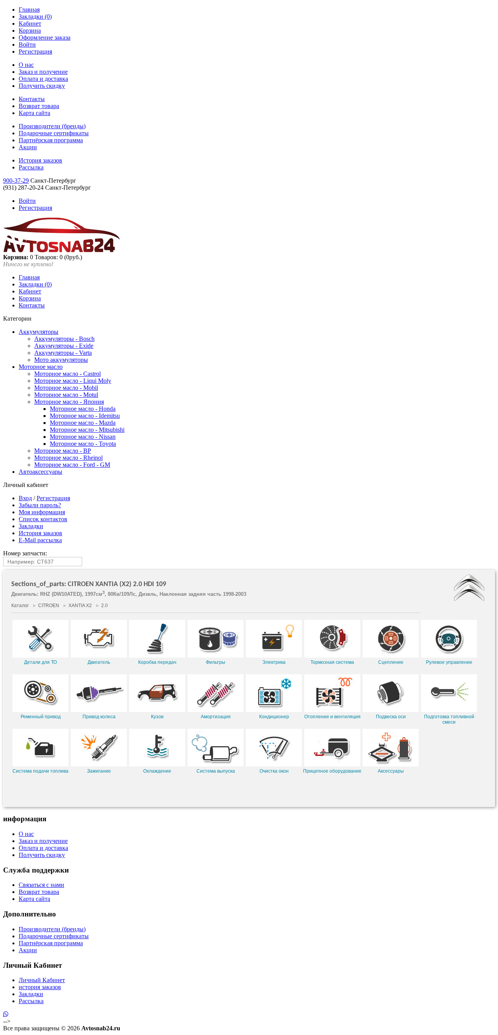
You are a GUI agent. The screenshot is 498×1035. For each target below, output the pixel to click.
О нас (26, 64)
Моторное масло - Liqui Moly (72, 380)
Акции (28, 147)
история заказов (40, 987)
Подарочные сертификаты (54, 133)
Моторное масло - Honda (83, 408)
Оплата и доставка (43, 78)
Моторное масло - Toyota (83, 443)
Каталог (20, 605)
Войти (27, 44)
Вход (25, 498)
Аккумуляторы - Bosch (64, 338)
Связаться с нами (41, 884)
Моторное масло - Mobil (66, 387)
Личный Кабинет (42, 980)
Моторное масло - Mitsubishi (87, 429)
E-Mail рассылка (40, 540)
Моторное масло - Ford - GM (72, 464)
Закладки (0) (35, 16)
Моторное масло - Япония (69, 401)
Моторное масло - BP (62, 450)
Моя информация (42, 512)
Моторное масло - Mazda (83, 422)
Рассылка (31, 167)
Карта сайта (34, 113)
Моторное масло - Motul (66, 394)
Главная (29, 9)
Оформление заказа (44, 37)
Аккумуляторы (38, 331)
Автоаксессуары (40, 471)
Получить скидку (42, 85)
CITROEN (48, 605)
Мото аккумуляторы (61, 359)
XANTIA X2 (80, 605)
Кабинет (30, 23)
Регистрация (35, 51)
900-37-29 (16, 180)
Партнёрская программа (51, 140)
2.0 (104, 605)
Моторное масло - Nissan (83, 436)
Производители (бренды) (52, 126)
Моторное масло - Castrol (67, 373)
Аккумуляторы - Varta (63, 352)
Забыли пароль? (40, 505)
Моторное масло (41, 366)
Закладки (31, 526)
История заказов (40, 160)
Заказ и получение (43, 71)
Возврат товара (39, 106)
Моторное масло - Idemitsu (85, 415)
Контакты (32, 99)
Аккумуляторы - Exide (63, 345)
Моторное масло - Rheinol (68, 457)
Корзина (30, 30)
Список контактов (43, 519)
